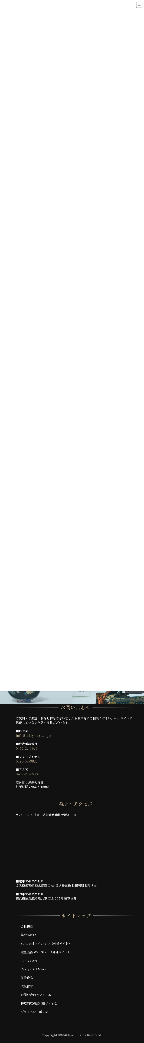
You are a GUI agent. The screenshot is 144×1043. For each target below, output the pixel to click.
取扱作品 (27, 977)
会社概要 (27, 926)
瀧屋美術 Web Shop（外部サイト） (46, 952)
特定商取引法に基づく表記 (39, 1003)
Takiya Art (29, 960)
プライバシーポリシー (36, 1011)
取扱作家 (27, 986)
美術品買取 (28, 935)
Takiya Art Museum (36, 969)
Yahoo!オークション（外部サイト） (46, 943)
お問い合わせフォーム (36, 994)
